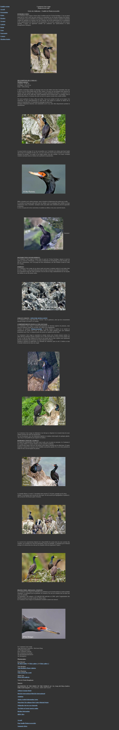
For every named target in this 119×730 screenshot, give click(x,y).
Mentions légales (5, 39)
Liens (2, 30)
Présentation (4, 12)
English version (4, 6)
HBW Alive (21, 714)
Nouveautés (3, 33)
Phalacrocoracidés (36, 329)
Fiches (2, 15)
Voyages (2, 21)
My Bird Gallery (22, 663)
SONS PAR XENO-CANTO (38, 318)
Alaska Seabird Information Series (28, 699)
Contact (2, 36)
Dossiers (2, 18)
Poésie (2, 27)
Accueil (2, 9)
